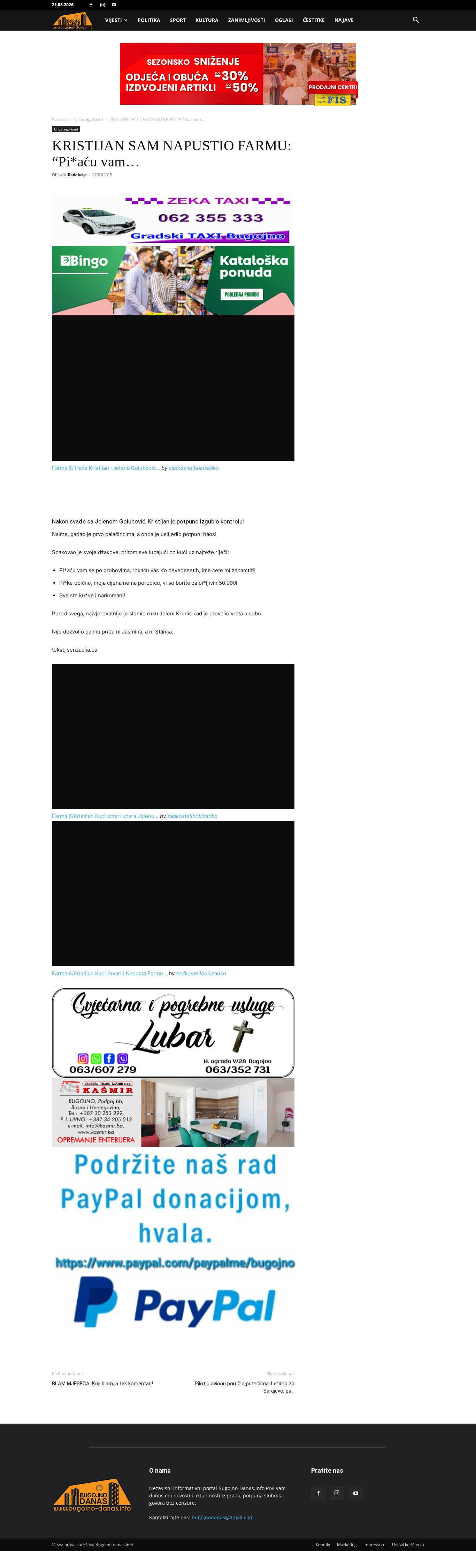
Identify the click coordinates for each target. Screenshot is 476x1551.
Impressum (374, 1545)
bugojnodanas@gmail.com (223, 1517)
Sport (178, 20)
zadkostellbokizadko (194, 468)
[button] (415, 20)
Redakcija (77, 174)
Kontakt (323, 1545)
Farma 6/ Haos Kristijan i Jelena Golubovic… (106, 468)
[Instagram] (102, 5)
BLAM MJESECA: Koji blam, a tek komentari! (102, 1383)
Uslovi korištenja (408, 1545)
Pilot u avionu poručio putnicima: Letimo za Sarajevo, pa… (244, 1387)
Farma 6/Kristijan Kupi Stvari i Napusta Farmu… (109, 973)
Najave (344, 20)
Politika (149, 20)
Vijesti (113, 20)
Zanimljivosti (246, 20)
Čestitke (314, 20)
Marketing (347, 1545)
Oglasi (284, 20)
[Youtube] (114, 5)
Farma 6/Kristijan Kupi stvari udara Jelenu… (105, 816)
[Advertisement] (173, 492)
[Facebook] (91, 5)
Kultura (206, 20)
